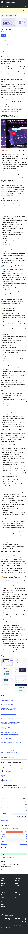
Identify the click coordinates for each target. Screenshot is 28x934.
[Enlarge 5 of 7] (24, 669)
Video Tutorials (5, 111)
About (2, 878)
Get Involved (18, 890)
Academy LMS (6, 109)
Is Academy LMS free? (7, 704)
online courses (20, 816)
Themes (17, 880)
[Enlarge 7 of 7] (24, 686)
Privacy (3, 885)
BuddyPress (5, 909)
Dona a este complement (7, 869)
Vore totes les (23, 844)
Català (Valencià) (9, 915)
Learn (2, 890)
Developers (4, 895)
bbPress (4, 906)
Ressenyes (5, 44)
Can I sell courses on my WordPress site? (11, 718)
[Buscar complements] (15, 15)
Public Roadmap (14, 111)
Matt (3, 904)
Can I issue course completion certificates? (7, 728)
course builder (16, 813)
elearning (22, 813)
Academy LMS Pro (20, 109)
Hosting (3, 883)
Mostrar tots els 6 (23, 810)
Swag (17, 897)
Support (3, 892)
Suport (4, 51)
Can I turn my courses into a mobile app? (11, 742)
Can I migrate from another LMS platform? (12, 747)
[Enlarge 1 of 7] (11, 660)
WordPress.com (6, 901)
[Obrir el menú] (26, 2)
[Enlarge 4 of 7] (24, 660)
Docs (12, 109)
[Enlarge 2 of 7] (11, 669)
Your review (4, 844)
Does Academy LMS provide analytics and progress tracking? (9, 733)
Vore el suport (14, 789)
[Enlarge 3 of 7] (11, 680)
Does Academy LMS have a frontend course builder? (7, 756)
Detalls (4, 41)
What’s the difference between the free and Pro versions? (9, 709)
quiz (25, 816)
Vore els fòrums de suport (7, 857)
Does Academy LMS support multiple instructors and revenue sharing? (10, 723)
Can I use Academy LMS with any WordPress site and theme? (9, 751)
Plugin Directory (5, 6)
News (2, 880)
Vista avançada (5, 820)
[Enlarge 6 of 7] (24, 677)
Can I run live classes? (6, 738)
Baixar (3, 35)
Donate (17, 895)
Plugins (16, 883)
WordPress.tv (5, 897)
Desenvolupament (7, 48)
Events (16, 892)
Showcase (17, 878)
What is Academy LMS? (7, 700)
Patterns (17, 885)
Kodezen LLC (6, 32)
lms (25, 813)
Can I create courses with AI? (8, 714)
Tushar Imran (7, 780)
